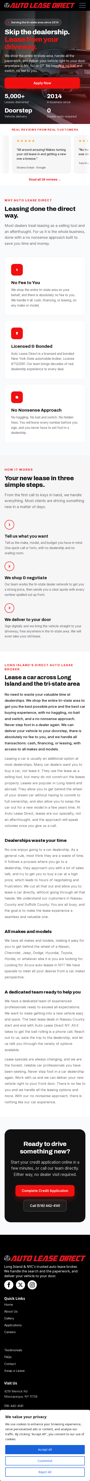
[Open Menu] (82, 5)
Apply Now (42, 83)
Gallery (9, 1318)
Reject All (45, 1472)
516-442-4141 (13, 1406)
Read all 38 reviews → (45, 179)
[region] (45, 1445)
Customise (45, 1461)
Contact (10, 1364)
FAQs (8, 1357)
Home (8, 1305)
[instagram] (32, 1284)
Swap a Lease (14, 1371)
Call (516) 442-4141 (45, 1206)
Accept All (45, 1449)
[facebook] (8, 1284)
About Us (11, 1311)
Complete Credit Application (45, 1191)
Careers (10, 1332)
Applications (13, 1325)
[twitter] (20, 1284)
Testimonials (13, 1350)
